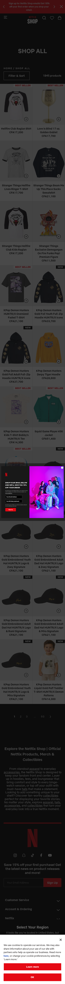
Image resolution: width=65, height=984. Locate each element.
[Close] (61, 940)
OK (32, 977)
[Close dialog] (62, 468)
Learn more (32, 966)
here (6, 955)
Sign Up (10, 509)
